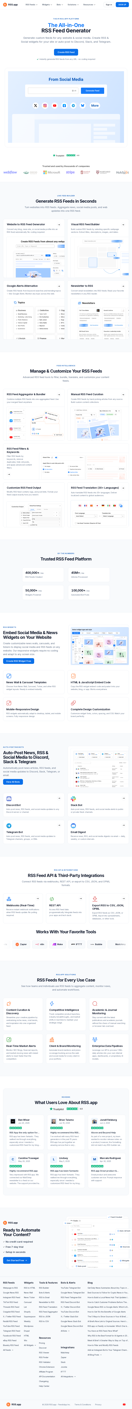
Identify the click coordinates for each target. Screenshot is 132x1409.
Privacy (98, 1404)
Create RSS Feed (66, 52)
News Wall (28, 1293)
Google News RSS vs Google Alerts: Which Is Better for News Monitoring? (108, 1307)
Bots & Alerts (44, 1293)
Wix (25, 1340)
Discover (43, 1348)
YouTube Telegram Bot (70, 1288)
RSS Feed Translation (48, 1307)
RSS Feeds (9, 1282)
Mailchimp (65, 1352)
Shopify (27, 1312)
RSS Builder (44, 1288)
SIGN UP (122, 4)
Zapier (63, 1357)
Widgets (29, 1282)
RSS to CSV (44, 1321)
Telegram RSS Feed (11, 1331)
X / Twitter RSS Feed (12, 1316)
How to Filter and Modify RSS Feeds (103, 1345)
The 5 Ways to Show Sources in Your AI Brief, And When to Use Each (108, 1316)
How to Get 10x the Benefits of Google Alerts (107, 1312)
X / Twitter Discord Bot (70, 1307)
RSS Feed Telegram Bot (71, 1297)
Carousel (28, 1302)
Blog (90, 1282)
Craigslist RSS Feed (11, 1312)
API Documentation (47, 1376)
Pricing (42, 1343)
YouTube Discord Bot (70, 1312)
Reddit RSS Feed (10, 1321)
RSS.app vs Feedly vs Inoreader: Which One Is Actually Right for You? (108, 1326)
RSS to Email (44, 1297)
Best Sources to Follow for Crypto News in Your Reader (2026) (108, 1293)
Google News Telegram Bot (72, 1293)
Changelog (43, 1381)
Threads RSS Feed (11, 1307)
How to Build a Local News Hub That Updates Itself (108, 1297)
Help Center (44, 1386)
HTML (26, 1336)
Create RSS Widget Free (18, 661)
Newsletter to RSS (46, 1302)
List (25, 1307)
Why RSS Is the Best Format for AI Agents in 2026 (108, 1336)
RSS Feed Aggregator (48, 1312)
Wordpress (28, 1326)
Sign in (109, 4)
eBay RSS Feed (9, 1340)
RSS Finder (43, 1357)
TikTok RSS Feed (10, 1302)
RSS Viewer (44, 1352)
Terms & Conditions (83, 1404)
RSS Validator (45, 1362)
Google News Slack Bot (71, 1321)
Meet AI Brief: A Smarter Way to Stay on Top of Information (108, 1340)
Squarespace (29, 1316)
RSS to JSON (44, 1316)
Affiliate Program (46, 1372)
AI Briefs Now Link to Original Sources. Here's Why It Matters (108, 1321)
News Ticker (29, 1297)
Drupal (27, 1331)
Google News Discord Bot (72, 1326)
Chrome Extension (47, 1367)
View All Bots (13, 782)
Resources (45, 1338)
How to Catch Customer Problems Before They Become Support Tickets (108, 1302)
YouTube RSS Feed (11, 1326)
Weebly (27, 1321)
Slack (63, 1362)
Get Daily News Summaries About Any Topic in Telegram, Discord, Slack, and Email (108, 1288)
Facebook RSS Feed (12, 1336)
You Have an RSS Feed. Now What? (103, 1331)
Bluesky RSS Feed (11, 1345)
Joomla (64, 1367)
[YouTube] (124, 1404)
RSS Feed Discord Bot (70, 1302)
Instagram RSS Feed (11, 1297)
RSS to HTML (29, 1288)
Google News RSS (11, 1293)
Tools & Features (48, 1282)
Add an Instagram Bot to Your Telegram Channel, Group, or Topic (108, 1350)
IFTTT (63, 1372)
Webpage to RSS (10, 1288)
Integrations (68, 1347)
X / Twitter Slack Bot (69, 1316)
